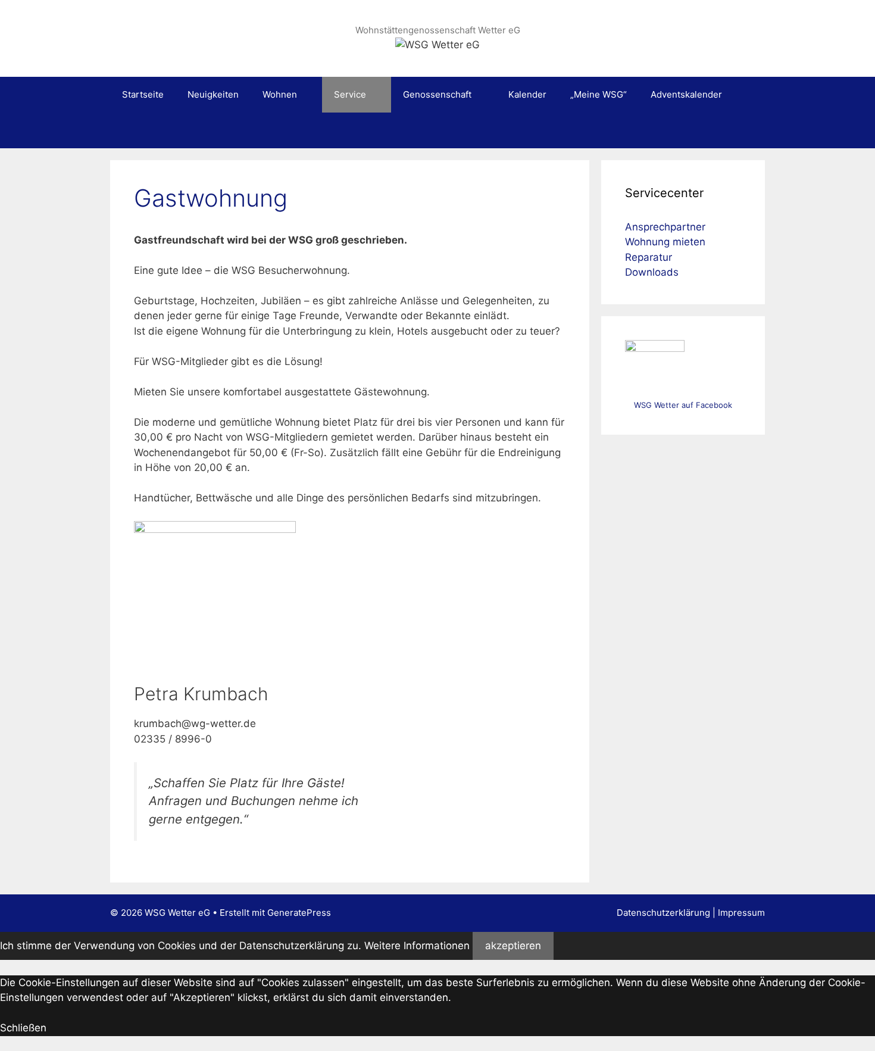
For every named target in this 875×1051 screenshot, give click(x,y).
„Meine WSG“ (598, 94)
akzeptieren (513, 946)
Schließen (23, 1028)
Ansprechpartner (665, 227)
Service (350, 94)
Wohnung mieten (665, 242)
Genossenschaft (437, 94)
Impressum (741, 912)
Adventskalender (686, 94)
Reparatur (648, 257)
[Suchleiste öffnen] (747, 130)
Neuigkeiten (213, 94)
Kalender (527, 94)
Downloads (652, 272)
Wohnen (279, 94)
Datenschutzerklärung (663, 912)
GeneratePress (299, 912)
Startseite (143, 94)
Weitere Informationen (417, 946)
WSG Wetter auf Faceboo (681, 405)
